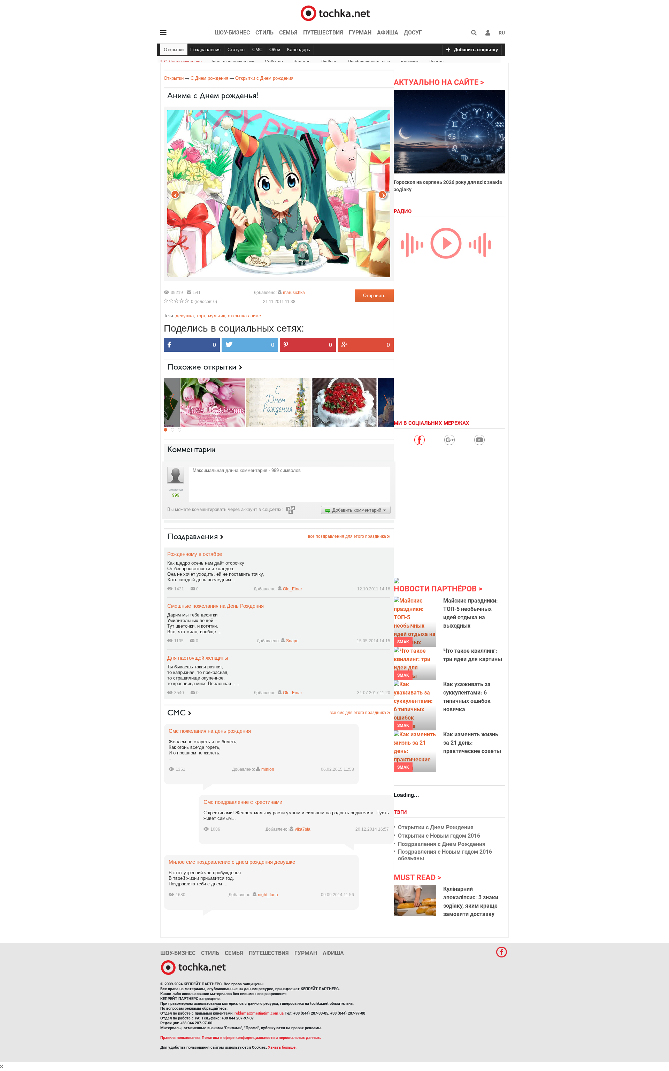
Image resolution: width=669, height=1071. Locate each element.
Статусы (236, 49)
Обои (274, 49)
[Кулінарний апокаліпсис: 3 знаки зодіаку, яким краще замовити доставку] (415, 900)
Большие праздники (233, 60)
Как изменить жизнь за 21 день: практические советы (472, 742)
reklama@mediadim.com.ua (259, 1013)
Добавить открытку (476, 49)
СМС (257, 49)
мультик (216, 315)
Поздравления (205, 49)
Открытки (174, 49)
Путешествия (323, 32)
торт (201, 315)
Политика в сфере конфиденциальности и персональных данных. (261, 1037)
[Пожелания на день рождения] (212, 401)
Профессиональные (369, 60)
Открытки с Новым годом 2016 (439, 835)
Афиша (387, 32)
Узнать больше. (282, 1047)
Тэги (401, 812)
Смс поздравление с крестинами (242, 802)
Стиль (264, 32)
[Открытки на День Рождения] (344, 401)
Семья (288, 32)
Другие (436, 60)
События (274, 60)
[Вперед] (175, 194)
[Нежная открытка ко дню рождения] (278, 401)
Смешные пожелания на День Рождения (215, 606)
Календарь (298, 49)
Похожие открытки (202, 367)
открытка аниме (244, 315)
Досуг (413, 32)
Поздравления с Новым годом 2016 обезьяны (445, 855)
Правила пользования (180, 1037)
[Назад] (382, 194)
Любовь (329, 60)
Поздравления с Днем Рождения (441, 844)
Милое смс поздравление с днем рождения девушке (232, 862)
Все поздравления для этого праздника (347, 536)
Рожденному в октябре (194, 554)
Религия (301, 60)
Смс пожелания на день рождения (210, 731)
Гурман (360, 32)
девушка (185, 315)
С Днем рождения (183, 60)
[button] (488, 32)
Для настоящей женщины (197, 658)
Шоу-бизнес (232, 32)
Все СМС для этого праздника (358, 712)
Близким (409, 60)
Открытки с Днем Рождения (436, 827)
